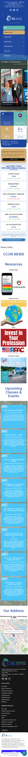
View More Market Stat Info (13, 239)
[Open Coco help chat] (24, 753)
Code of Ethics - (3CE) (13, 435)
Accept (14, 751)
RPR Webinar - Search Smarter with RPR (13, 583)
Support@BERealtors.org (14, 3)
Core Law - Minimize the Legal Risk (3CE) (13, 559)
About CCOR (7, 37)
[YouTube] (14, 10)
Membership (7, 41)
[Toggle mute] (19, 71)
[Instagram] (17, 10)
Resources (7, 55)
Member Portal (8, 32)
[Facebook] (10, 10)
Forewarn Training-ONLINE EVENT (13, 460)
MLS (5, 27)
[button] (14, 635)
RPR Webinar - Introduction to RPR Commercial (13, 485)
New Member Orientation (13, 410)
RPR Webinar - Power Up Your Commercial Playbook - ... (13, 510)
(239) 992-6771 (13, 2)
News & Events (8, 46)
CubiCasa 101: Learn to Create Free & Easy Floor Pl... (13, 535)
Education (7, 51)
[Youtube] (6, 678)
